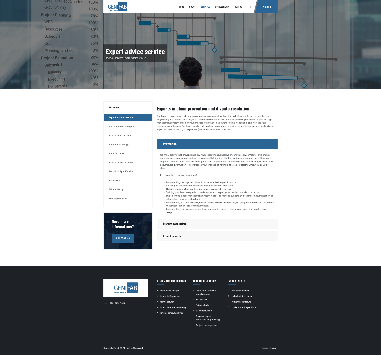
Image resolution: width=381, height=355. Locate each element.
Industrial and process (121, 162)
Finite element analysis (121, 126)
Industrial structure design (173, 307)
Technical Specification (121, 171)
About (192, 6)
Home (181, 6)
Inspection (114, 180)
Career (267, 6)
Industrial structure (120, 135)
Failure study (116, 189)
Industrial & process (170, 296)
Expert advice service (121, 117)
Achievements (222, 6)
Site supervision (118, 198)
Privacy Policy (269, 348)
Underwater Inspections (243, 307)
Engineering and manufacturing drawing (208, 318)
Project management (207, 325)
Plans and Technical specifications (206, 292)
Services (205, 6)
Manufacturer (116, 153)
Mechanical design (119, 144)
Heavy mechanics (240, 290)
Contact (239, 6)
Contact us (123, 238)
